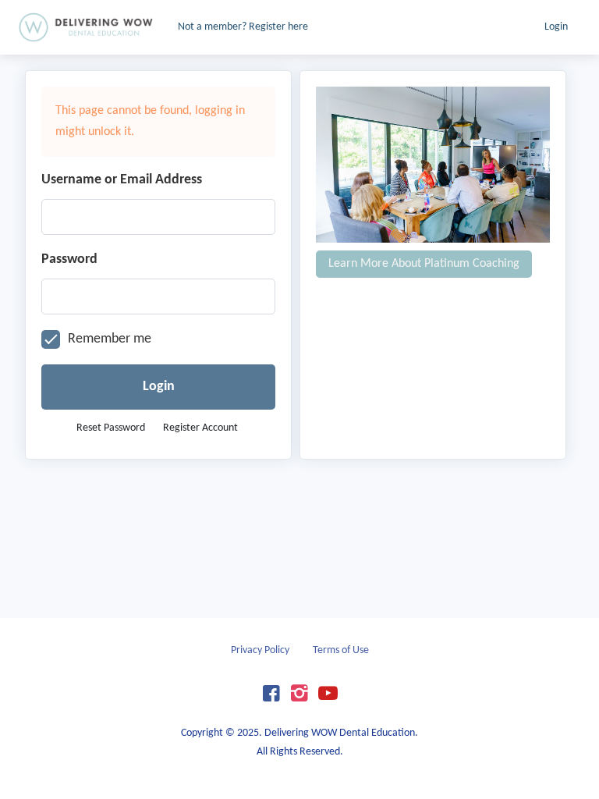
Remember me (109, 339)
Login (556, 27)
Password (69, 259)
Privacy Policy (260, 650)
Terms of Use (341, 650)
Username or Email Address (121, 179)
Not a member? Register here (243, 27)
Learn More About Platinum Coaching (423, 263)
